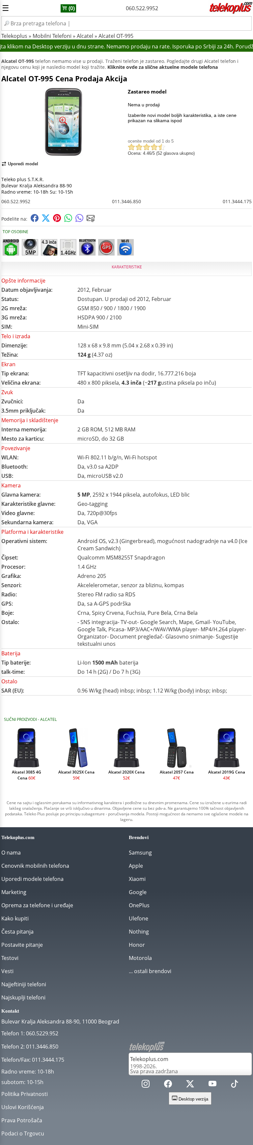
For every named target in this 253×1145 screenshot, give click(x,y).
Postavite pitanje (22, 944)
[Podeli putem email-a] (91, 220)
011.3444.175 (237, 201)
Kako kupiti (15, 918)
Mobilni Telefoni (52, 36)
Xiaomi (137, 879)
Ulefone (138, 918)
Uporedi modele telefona (32, 879)
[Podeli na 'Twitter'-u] (46, 220)
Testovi (9, 958)
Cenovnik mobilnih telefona (35, 865)
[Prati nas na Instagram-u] (145, 1085)
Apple (136, 865)
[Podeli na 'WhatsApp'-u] (68, 220)
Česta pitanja (17, 931)
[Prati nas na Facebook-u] (168, 1085)
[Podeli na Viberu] (79, 220)
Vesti (7, 971)
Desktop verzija (192, 1099)
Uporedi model (23, 163)
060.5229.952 (42, 1033)
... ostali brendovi (150, 971)
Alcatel (85, 36)
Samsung (140, 852)
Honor (137, 944)
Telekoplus (14, 36)
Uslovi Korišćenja (22, 1107)
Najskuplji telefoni (23, 997)
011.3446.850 (126, 201)
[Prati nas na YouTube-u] (212, 1085)
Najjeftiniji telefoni (23, 984)
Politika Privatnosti (24, 1094)
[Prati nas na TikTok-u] (234, 1085)
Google (138, 892)
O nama (11, 852)
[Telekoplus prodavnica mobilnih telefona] (230, 12)
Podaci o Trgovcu (22, 1133)
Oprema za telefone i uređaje (37, 905)
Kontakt (10, 1011)
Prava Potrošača (21, 1120)
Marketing (13, 892)
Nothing (139, 931)
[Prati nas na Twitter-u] (190, 1085)
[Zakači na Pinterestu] (57, 220)
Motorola (140, 958)
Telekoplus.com (149, 1059)
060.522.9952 (142, 8)
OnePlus (139, 905)
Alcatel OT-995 (115, 36)
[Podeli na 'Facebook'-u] (35, 220)
